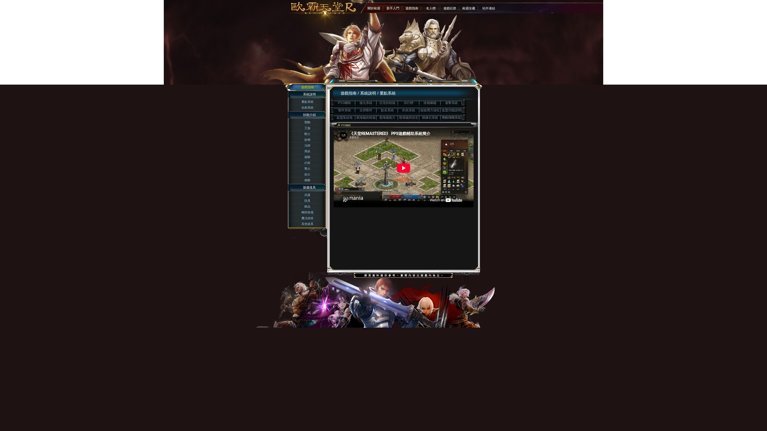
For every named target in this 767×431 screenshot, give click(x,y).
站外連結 (488, 8)
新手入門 (392, 8)
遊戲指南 (411, 8)
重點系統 (307, 101)
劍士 (307, 174)
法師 (307, 145)
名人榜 (431, 8)
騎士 (307, 133)
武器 (307, 195)
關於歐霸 (374, 8)
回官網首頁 (306, 7)
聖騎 (307, 122)
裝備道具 (309, 187)
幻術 (307, 162)
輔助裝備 (307, 212)
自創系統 (307, 107)
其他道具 (307, 223)
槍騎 (307, 180)
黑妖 (307, 151)
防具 (307, 200)
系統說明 (309, 94)
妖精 (307, 139)
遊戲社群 (449, 8)
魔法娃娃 (307, 218)
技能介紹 (309, 115)
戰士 (307, 168)
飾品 (307, 206)
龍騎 (307, 157)
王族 (307, 128)
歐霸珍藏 (468, 8)
